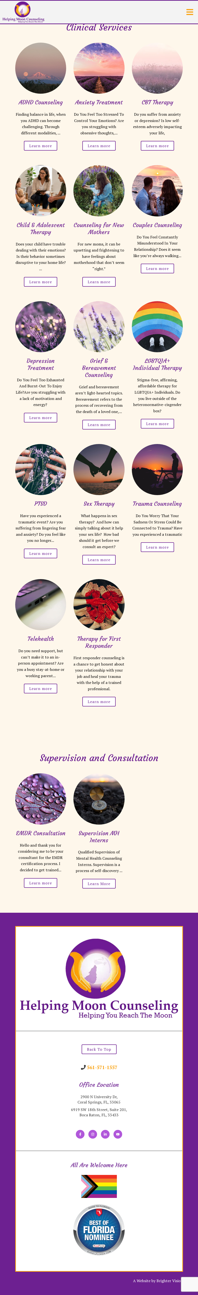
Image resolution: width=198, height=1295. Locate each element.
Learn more (40, 145)
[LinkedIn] (105, 1134)
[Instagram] (92, 1134)
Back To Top (99, 1049)
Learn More (99, 883)
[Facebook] (80, 1134)
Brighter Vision (169, 1280)
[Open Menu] (189, 12)
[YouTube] (117, 1134)
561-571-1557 (102, 1067)
